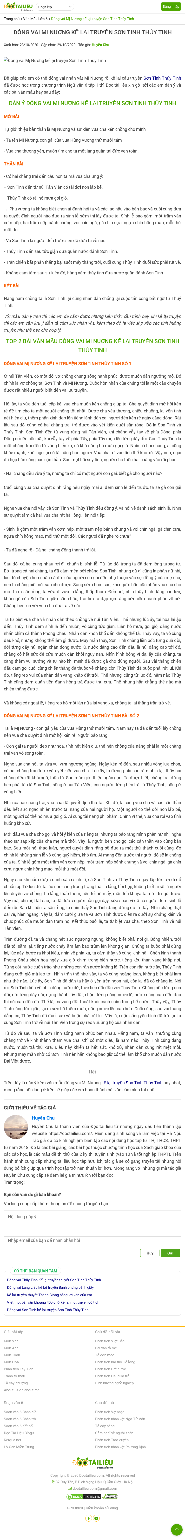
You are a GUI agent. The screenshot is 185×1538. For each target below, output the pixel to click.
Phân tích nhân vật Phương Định (120, 1447)
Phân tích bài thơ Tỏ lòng (115, 1362)
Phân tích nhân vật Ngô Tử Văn (120, 1419)
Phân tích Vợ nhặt (109, 1412)
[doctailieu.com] (92, 1464)
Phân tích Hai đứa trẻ (112, 1376)
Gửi (170, 1253)
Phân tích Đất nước (110, 1369)
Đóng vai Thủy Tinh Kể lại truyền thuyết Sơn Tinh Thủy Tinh (54, 1280)
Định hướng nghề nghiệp (114, 1383)
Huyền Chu (43, 1118)
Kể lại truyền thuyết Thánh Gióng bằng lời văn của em (49, 1295)
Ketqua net (12, 1440)
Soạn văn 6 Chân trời (20, 1419)
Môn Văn (11, 1341)
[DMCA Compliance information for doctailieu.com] (110, 1498)
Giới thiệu (75, 1508)
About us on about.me (22, 1390)
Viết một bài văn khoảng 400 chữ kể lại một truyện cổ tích (53, 1302)
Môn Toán (12, 1355)
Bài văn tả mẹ (106, 1348)
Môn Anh (11, 1348)
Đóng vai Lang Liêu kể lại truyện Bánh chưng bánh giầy (50, 1287)
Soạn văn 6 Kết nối (18, 1426)
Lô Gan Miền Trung (19, 1447)
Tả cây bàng (104, 1426)
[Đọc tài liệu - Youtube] (96, 1518)
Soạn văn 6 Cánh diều (21, 1412)
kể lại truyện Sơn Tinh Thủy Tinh (132, 1082)
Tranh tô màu (14, 1376)
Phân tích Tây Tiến (18, 1369)
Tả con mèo (104, 1355)
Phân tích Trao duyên (112, 1440)
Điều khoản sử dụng (102, 1508)
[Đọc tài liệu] (88, 1518)
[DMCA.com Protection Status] (83, 1498)
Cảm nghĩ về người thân (114, 1433)
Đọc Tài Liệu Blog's (19, 1433)
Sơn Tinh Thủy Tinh (162, 78)
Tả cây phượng (16, 1383)
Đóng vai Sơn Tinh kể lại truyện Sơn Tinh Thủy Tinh (47, 1310)
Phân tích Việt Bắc (110, 1341)
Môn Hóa (11, 1362)
